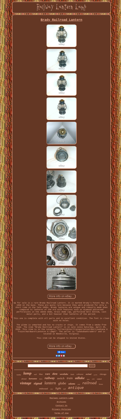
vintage (25, 383)
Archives (61, 402)
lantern (50, 383)
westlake (64, 374)
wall (35, 374)
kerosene (33, 378)
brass (101, 384)
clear (51, 389)
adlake (80, 378)
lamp (27, 373)
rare (47, 373)
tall (64, 389)
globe (62, 383)
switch (60, 378)
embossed (43, 388)
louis (72, 374)
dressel (23, 379)
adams (71, 383)
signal (38, 383)
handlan (19, 374)
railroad (89, 383)
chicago (103, 374)
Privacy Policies (61, 409)
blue (41, 374)
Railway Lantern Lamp (61, 398)
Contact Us (61, 405)
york (93, 379)
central (99, 379)
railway (50, 378)
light (58, 388)
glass (88, 379)
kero (40, 379)
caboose (79, 374)
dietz (54, 373)
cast (79, 384)
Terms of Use (61, 413)
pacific (95, 374)
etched (88, 374)
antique (76, 388)
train (70, 378)
